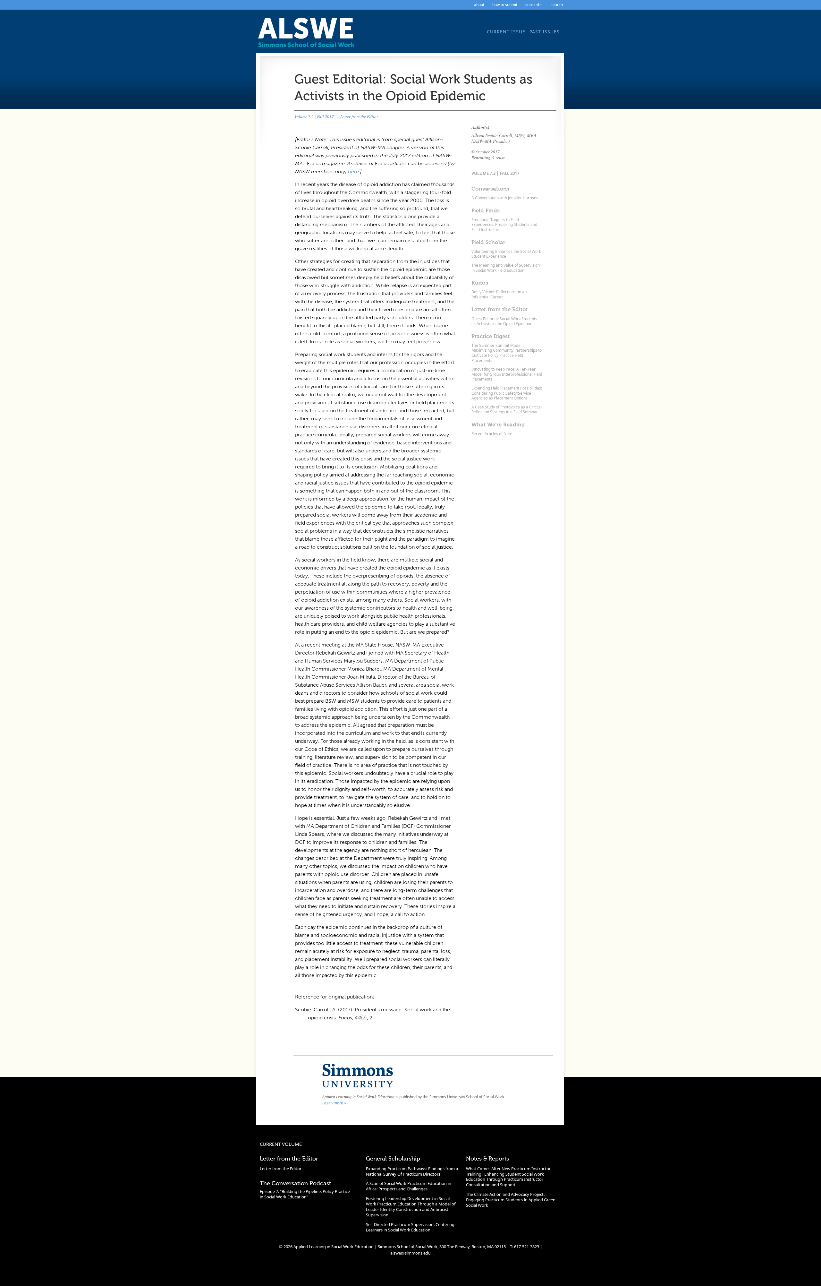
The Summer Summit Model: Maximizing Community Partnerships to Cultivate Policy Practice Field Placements (506, 353)
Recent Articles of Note (491, 433)
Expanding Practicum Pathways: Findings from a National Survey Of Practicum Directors (412, 1171)
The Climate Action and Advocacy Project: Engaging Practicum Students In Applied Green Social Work (510, 1199)
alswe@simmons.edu (410, 1253)
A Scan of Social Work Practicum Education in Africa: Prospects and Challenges (408, 1186)
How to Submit (504, 4)
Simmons (357, 1075)
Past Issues (544, 32)
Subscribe (534, 4)
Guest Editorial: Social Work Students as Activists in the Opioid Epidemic (504, 321)
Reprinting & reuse (488, 157)
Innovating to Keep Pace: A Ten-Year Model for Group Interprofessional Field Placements (506, 374)
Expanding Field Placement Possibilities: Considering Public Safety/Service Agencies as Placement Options (506, 393)
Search (557, 4)
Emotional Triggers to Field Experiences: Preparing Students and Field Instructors (504, 224)
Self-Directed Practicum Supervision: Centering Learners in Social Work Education (410, 1227)
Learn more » (334, 1103)
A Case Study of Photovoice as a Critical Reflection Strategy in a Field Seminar (506, 409)
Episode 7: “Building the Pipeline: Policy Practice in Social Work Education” (305, 1194)
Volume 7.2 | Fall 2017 (314, 116)
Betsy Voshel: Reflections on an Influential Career (499, 294)
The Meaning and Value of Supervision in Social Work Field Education (505, 267)
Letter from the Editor (359, 116)
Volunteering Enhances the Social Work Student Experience (506, 254)
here (353, 171)
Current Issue (506, 32)
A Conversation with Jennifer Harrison (504, 198)
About (479, 4)
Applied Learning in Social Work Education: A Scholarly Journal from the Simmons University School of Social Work (308, 34)
